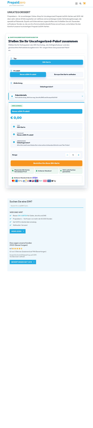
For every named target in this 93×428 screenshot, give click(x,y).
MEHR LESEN (16, 231)
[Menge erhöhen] (78, 155)
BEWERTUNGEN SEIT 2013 (21, 262)
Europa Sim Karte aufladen (65, 74)
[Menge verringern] (67, 155)
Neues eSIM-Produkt (28, 74)
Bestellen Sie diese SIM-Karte (46, 163)
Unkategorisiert (46, 87)
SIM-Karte (46, 62)
